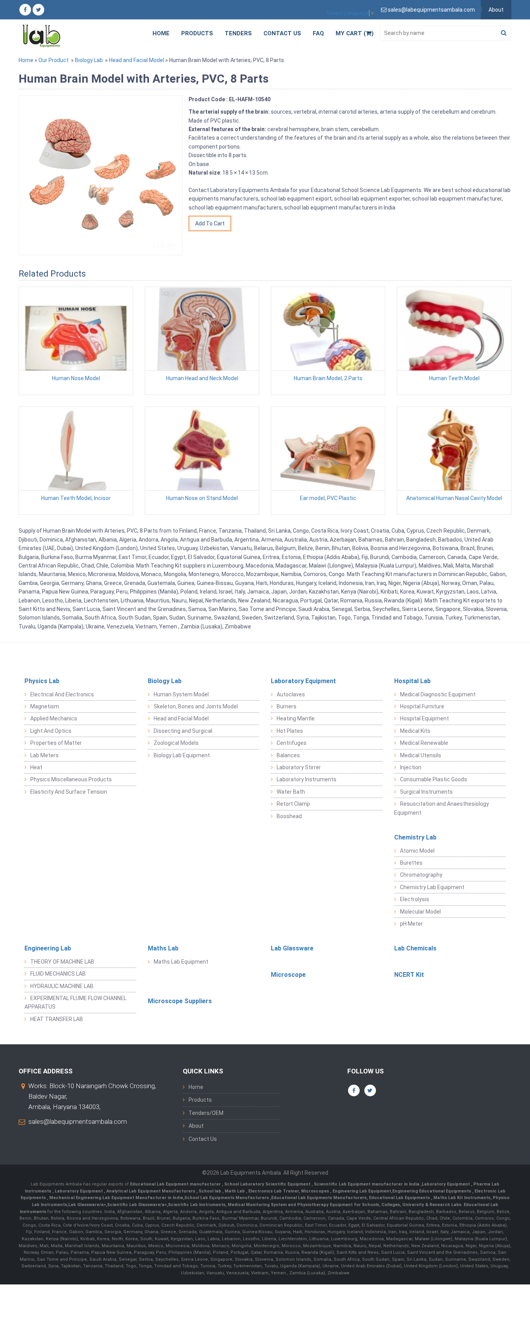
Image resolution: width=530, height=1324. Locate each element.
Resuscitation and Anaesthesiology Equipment (441, 808)
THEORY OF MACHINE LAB (62, 962)
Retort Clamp (293, 804)
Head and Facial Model (136, 60)
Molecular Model (420, 912)
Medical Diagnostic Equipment (438, 694)
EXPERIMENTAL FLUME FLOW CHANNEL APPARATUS (75, 1002)
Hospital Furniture (422, 706)
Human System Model (181, 694)
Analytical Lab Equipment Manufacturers (151, 1191)
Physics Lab (41, 681)
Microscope (288, 974)
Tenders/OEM (206, 1113)
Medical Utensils (420, 755)
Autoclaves (291, 694)
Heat (36, 767)
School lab (210, 1191)
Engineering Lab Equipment (361, 1191)
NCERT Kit (409, 974)
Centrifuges (292, 743)
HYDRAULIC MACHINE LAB (62, 986)
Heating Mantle (296, 718)
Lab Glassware (292, 948)
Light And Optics (50, 731)
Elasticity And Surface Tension (68, 792)
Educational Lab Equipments (400, 1197)
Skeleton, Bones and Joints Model (196, 706)
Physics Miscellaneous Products (71, 779)
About (496, 10)
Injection (410, 767)
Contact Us (282, 33)
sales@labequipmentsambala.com (77, 1121)
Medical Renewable (424, 743)
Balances (288, 755)
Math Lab (235, 1191)
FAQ (318, 33)
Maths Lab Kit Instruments (461, 1197)
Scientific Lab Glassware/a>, (137, 1204)
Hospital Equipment (424, 718)
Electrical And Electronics (62, 694)
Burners (286, 706)
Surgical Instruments (426, 792)
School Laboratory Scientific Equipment (268, 1184)
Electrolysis (414, 899)
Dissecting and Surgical (183, 731)
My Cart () (355, 33)
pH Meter (411, 924)
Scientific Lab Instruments (196, 1204)
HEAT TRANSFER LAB (56, 1019)
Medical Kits (415, 731)
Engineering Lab (47, 948)
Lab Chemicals (415, 948)
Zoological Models (176, 743)
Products (197, 33)
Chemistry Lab (415, 837)
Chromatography (421, 875)
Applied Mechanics (53, 718)
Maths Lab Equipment (181, 962)
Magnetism (44, 706)
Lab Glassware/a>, (87, 1204)
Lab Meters (44, 755)
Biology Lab (89, 60)
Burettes (411, 863)
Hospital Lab (412, 681)
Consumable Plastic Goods (433, 779)
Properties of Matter (56, 743)
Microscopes (315, 1191)
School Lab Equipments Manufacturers (226, 1197)
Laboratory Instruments (306, 779)
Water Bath (291, 792)
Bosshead (289, 816)
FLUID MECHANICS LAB (58, 974)
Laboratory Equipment (303, 681)
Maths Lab (163, 948)
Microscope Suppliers (180, 1001)
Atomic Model (417, 851)
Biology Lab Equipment (182, 755)
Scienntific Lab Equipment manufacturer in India (367, 1184)
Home (161, 33)
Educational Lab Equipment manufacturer (176, 1184)
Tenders (238, 33)
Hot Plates (290, 731)
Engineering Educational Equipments (432, 1191)
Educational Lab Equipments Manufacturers (319, 1197)
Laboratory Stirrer (299, 767)
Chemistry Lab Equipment (432, 887)
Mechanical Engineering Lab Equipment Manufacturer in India (115, 1197)
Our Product (53, 60)
